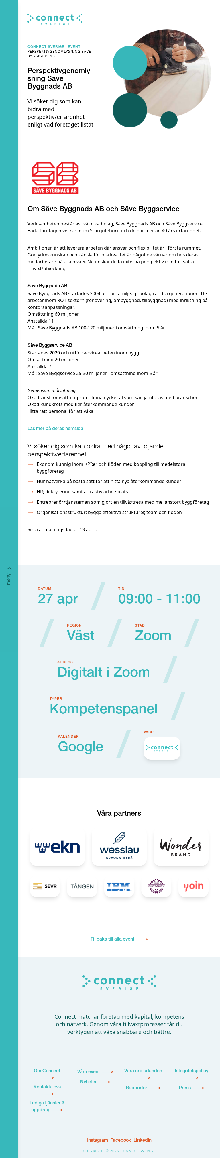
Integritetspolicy (191, 1071)
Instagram (97, 1141)
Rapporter (136, 1088)
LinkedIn (142, 1141)
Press (185, 1088)
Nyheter (88, 1082)
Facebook (120, 1141)
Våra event (88, 1072)
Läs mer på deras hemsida (55, 429)
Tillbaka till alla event (112, 939)
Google (80, 748)
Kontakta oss (47, 1087)
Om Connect (47, 1071)
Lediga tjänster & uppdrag (47, 1107)
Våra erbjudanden (143, 1071)
